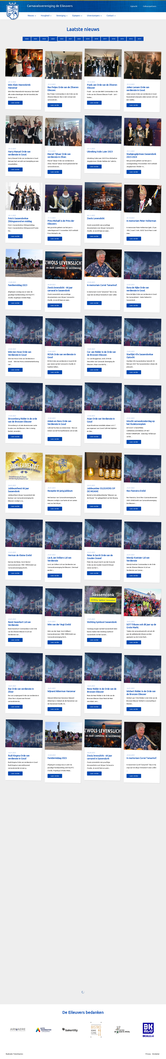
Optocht (133, 6)
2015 (122, 39)
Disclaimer (156, 1054)
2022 (61, 39)
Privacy (148, 1054)
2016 (113, 39)
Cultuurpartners (149, 6)
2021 (70, 39)
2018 (96, 39)
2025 (35, 39)
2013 (139, 39)
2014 (130, 39)
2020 (79, 39)
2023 (53, 39)
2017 (105, 39)
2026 (26, 39)
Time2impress (18, 1054)
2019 (87, 39)
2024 (44, 39)
